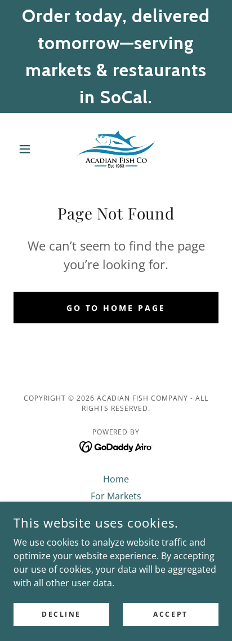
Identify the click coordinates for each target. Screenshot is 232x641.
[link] (116, 149)
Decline (61, 614)
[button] (29, 149)
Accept (170, 614)
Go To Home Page (116, 307)
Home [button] (116, 479)
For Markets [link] (116, 496)
